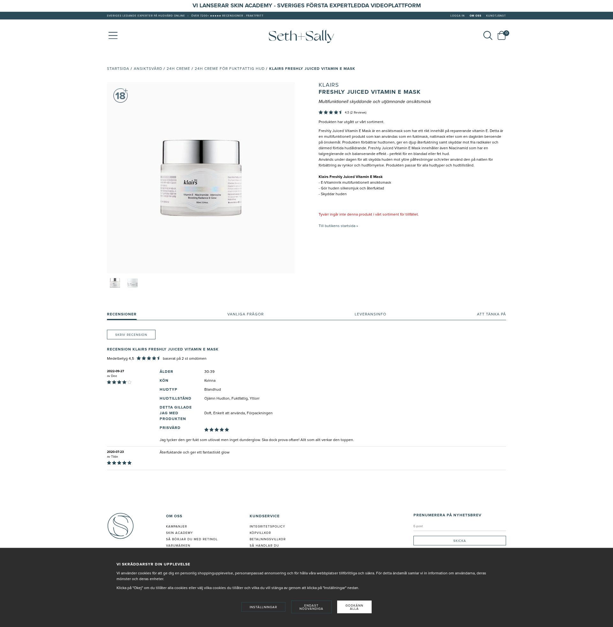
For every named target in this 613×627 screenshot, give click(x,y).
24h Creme (178, 69)
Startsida (118, 69)
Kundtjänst (496, 16)
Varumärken (178, 545)
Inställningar (263, 607)
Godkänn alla (354, 607)
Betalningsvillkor (268, 539)
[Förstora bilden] (201, 177)
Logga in (457, 16)
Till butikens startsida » (338, 226)
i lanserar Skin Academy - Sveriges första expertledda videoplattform (308, 6)
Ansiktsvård (148, 69)
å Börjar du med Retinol (193, 539)
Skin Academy (179, 533)
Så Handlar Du (264, 545)
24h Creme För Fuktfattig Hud (230, 69)
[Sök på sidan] (487, 35)
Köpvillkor (260, 533)
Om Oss (475, 16)
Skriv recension (131, 334)
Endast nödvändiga (311, 607)
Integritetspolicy (267, 526)
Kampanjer (176, 526)
